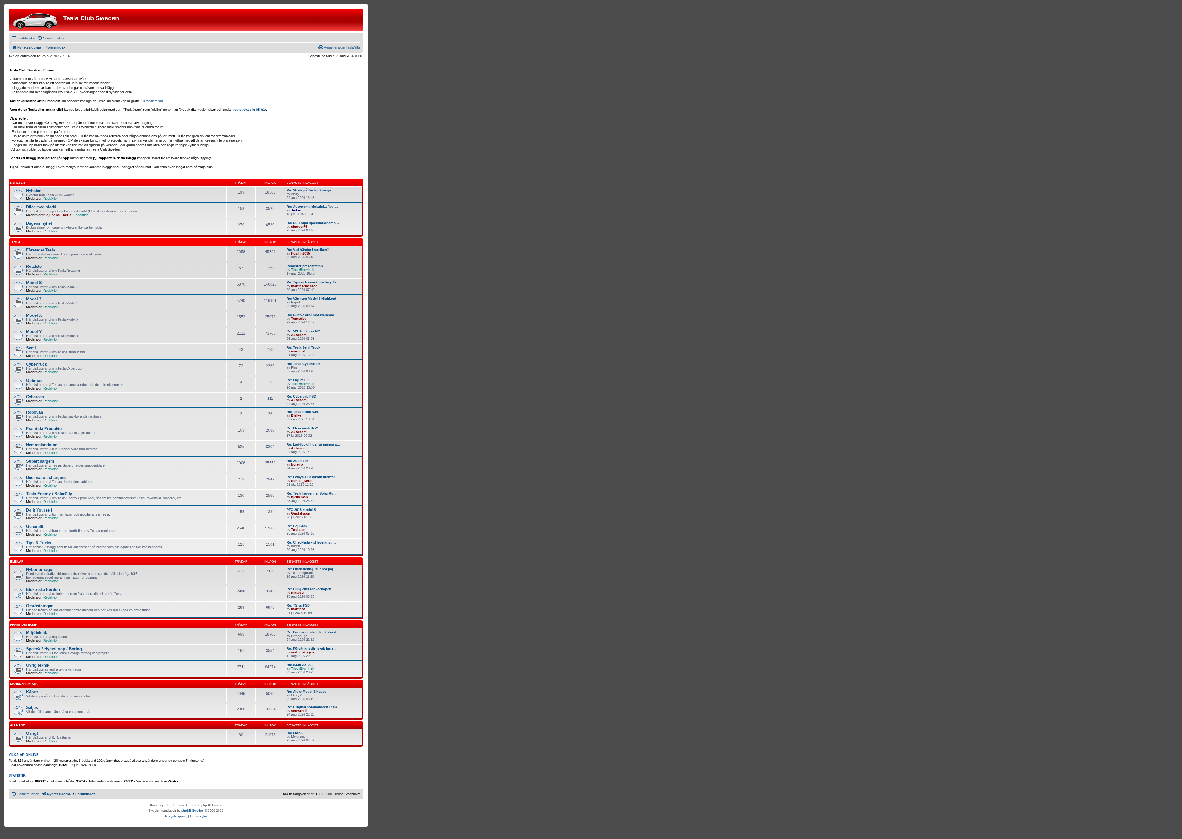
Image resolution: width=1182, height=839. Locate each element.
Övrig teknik (37, 665)
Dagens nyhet (39, 223)
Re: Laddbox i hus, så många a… (313, 444)
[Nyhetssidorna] (36, 20)
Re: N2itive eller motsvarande (310, 315)
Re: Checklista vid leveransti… (311, 542)
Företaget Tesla (40, 250)
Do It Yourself (39, 510)
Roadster (34, 266)
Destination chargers (46, 477)
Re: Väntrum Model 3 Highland (311, 298)
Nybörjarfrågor (40, 569)
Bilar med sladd (41, 207)
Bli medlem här (152, 101)
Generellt (34, 526)
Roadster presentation (305, 266)
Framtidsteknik (23, 624)
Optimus (34, 380)
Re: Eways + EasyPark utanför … (313, 477)
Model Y (34, 331)
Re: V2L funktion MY (303, 331)
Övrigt (32, 733)
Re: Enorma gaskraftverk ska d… (313, 632)
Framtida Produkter (44, 428)
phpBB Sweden (192, 810)
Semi (31, 348)
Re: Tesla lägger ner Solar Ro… (312, 493)
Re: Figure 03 (297, 380)
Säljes (32, 707)
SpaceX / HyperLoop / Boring (54, 649)
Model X (34, 315)
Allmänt (17, 725)
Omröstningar (39, 606)
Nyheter (17, 182)
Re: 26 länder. (297, 461)
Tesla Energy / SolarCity (49, 494)
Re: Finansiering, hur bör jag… (311, 569)
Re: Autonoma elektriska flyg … (312, 206)
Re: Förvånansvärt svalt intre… (312, 648)
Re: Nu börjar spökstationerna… (313, 223)
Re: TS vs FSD (298, 605)
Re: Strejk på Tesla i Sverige (309, 190)
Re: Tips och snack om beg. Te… (313, 282)
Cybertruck (36, 364)
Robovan (34, 412)
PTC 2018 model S (301, 510)
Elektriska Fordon (43, 589)
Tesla (15, 242)
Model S (34, 282)
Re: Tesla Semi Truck (303, 347)
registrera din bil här (249, 109)
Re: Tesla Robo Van (302, 412)
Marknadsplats (24, 684)
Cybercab (35, 397)
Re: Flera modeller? (302, 428)
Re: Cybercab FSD (301, 396)
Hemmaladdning (42, 445)
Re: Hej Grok (297, 526)
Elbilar (16, 561)
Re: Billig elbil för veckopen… (311, 589)
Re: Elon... (295, 733)
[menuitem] (51, 38)
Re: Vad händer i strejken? (308, 249)
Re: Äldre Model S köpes (306, 691)
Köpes (32, 692)
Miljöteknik (36, 632)
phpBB (167, 805)
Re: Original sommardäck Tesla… (313, 707)
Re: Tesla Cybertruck (303, 364)
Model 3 (33, 299)
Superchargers (40, 461)
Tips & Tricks (38, 542)
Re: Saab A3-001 (300, 665)
